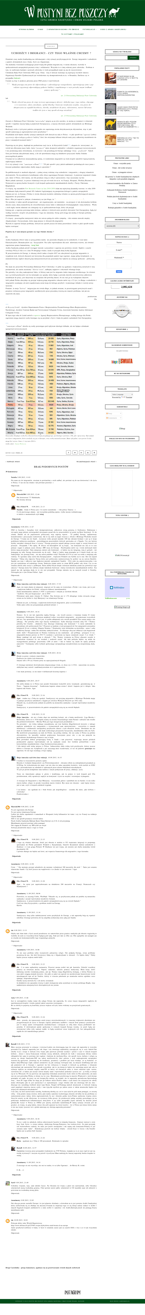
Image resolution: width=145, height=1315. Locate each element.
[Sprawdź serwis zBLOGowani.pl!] (122, 555)
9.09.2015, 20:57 (33, 681)
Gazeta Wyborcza (20, 444)
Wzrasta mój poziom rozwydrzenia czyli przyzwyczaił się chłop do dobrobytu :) (127, 124)
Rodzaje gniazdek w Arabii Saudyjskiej (122, 208)
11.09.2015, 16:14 (33, 1162)
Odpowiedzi (17, 490)
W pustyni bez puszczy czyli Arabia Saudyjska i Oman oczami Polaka (52, 1301)
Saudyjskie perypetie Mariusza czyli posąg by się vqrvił (127, 108)
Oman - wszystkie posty (122, 163)
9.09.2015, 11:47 (27, 527)
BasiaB (13, 1044)
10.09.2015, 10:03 (21, 1220)
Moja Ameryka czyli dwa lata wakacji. (32, 584)
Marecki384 (21, 494)
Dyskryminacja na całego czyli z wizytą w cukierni (127, 78)
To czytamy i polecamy (72, 34)
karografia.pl (125, 1301)
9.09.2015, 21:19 (38, 714)
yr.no (128, 598)
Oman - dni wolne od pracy (122, 168)
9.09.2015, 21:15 (38, 839)
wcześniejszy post (86, 462)
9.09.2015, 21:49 (22, 1182)
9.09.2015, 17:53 (23, 1044)
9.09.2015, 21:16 (38, 695)
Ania (13, 998)
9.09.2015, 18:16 (33, 612)
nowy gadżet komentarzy (122, 350)
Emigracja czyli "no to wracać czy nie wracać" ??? (128, 139)
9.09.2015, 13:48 (22, 998)
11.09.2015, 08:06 (33, 893)
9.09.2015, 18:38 (33, 1119)
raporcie (37, 315)
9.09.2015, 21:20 (38, 881)
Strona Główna (26, 29)
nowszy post (13, 462)
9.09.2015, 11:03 (24, 477)
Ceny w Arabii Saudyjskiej (122, 203)
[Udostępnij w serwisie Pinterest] (94, 452)
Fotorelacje (89, 29)
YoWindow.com (111, 598)
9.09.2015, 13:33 (20, 930)
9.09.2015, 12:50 (27, 864)
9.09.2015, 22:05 (27, 1200)
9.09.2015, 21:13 (38, 507)
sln (12, 930)
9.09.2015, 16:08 (33, 950)
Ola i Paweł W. (23, 506)
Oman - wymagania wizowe (122, 172)
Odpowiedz (15, 486)
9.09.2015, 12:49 (27, 807)
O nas (40, 29)
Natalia (14, 477)
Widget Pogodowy (117, 587)
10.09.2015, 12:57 (29, 1148)
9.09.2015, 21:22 (38, 964)
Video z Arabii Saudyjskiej (113, 29)
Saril (13, 1182)
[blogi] (122, 429)
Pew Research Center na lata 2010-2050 (40, 188)
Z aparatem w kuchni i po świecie (63, 29)
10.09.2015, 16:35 (55, 757)
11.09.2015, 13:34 (33, 912)
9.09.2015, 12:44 (33, 494)
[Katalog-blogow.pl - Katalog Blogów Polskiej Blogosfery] (122, 607)
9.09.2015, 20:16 (54, 653)
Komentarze (112, 418)
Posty (110, 413)
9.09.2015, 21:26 (38, 1138)
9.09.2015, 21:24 (38, 1017)
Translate (129, 397)
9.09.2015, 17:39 (54, 584)
